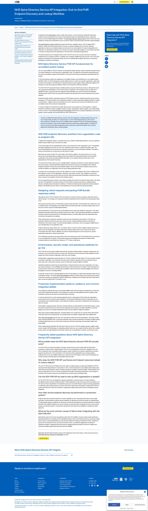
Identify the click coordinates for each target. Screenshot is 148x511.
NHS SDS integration (63, 275)
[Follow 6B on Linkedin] (92, 486)
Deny (127, 504)
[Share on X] (106, 62)
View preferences (140, 504)
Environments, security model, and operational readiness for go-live (23, 51)
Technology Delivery (65, 484)
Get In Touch (124, 2)
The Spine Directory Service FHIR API (49, 44)
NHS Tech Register (19, 492)
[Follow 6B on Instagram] (94, 486)
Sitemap (40, 488)
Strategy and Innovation (66, 481)
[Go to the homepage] (17, 2)
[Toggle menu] (132, 2)
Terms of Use (36, 499)
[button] (145, 492)
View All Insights (128, 450)
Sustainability (41, 486)
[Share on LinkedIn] (106, 66)
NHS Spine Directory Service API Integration (50, 434)
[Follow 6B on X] (89, 486)
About (16, 481)
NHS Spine (52, 35)
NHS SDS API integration (64, 110)
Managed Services (64, 488)
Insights (21, 27)
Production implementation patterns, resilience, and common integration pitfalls (24, 56)
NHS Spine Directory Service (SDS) (76, 39)
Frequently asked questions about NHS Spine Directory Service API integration (23, 61)
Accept (114, 504)
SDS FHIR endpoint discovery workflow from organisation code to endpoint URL (24, 42)
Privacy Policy (123, 508)
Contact (17, 488)
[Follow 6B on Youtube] (98, 486)
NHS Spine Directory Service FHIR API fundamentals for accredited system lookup (23, 36)
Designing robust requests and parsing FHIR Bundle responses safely (23, 47)
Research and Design (65, 482)
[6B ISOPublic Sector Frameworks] (131, 479)
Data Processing (42, 482)
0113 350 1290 (92, 483)
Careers (17, 486)
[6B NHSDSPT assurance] (115, 479)
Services (17, 482)
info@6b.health (93, 481)
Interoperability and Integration (67, 486)
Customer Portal (19, 490)
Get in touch (44, 438)
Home (16, 27)
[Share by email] (106, 58)
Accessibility (41, 484)
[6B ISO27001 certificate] (125, 479)
